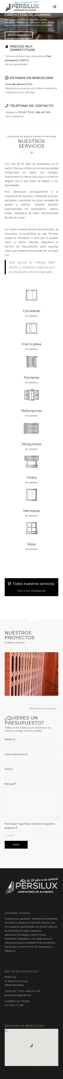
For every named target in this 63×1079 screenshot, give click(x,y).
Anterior (9, 670)
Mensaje (10, 783)
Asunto (9, 768)
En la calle (10, 84)
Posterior (53, 670)
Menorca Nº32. (24, 84)
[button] (31, 1045)
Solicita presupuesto (19, 35)
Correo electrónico (16, 754)
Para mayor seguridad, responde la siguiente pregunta (30, 825)
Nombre (10, 739)
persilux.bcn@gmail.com (18, 995)
